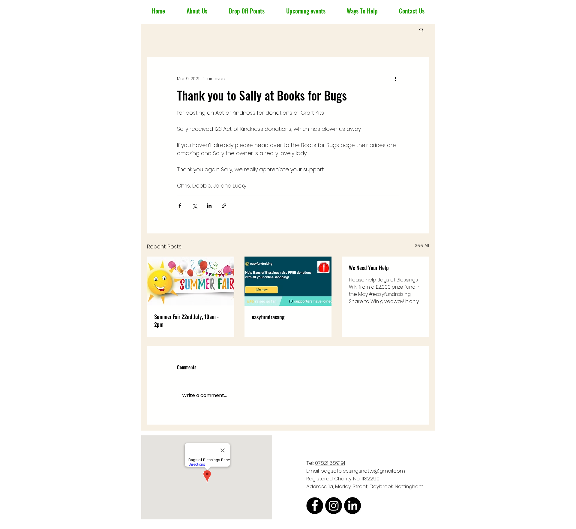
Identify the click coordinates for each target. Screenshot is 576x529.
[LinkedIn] (352, 505)
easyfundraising (268, 317)
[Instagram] (333, 505)
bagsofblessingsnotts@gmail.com (363, 470)
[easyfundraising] (288, 281)
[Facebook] (314, 505)
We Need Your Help (369, 268)
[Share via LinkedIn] (209, 206)
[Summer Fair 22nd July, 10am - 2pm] (190, 281)
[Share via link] (224, 206)
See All (422, 245)
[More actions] (395, 78)
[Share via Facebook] (180, 206)
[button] (421, 29)
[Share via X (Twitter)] (194, 206)
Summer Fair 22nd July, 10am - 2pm (186, 320)
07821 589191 (330, 463)
